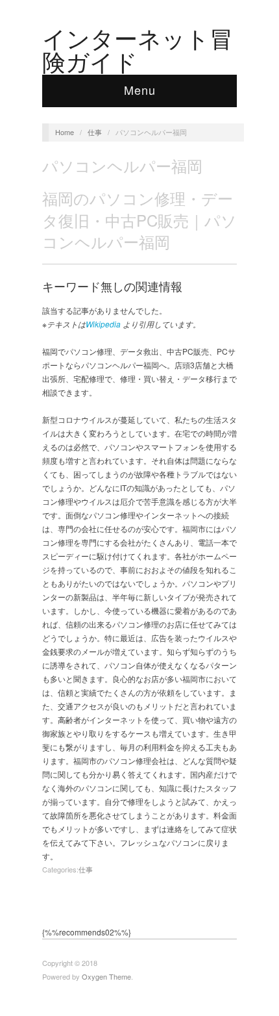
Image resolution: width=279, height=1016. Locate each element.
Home (64, 132)
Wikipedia (103, 323)
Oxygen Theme (106, 976)
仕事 (95, 132)
